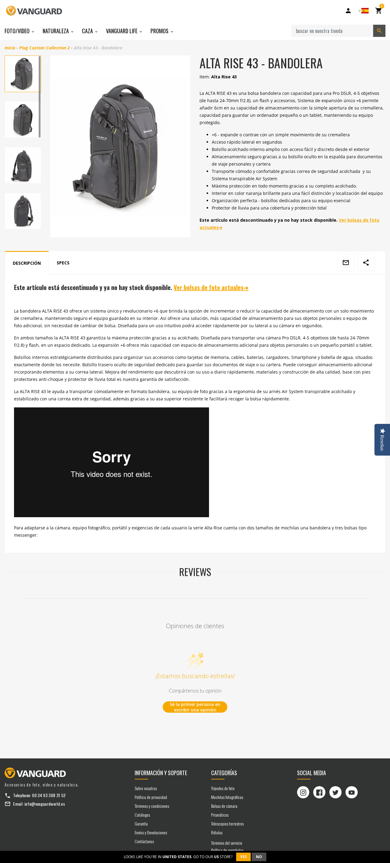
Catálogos (142, 814)
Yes (243, 856)
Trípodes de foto (223, 788)
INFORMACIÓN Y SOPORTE (161, 773)
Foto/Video (18, 31)
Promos (160, 31)
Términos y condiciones (152, 806)
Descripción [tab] (27, 263)
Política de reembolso (227, 850)
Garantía (141, 823)
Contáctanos (144, 841)
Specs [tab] (63, 263)
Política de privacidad (151, 797)
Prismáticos (220, 814)
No (259, 856)
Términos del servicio (226, 843)
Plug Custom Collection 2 (44, 48)
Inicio (10, 48)
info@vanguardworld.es (44, 803)
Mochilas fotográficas (227, 797)
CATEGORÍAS (224, 773)
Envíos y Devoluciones (151, 832)
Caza (88, 31)
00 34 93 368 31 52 (49, 795)
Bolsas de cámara (224, 806)
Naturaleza (56, 31)
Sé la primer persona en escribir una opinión (195, 707)
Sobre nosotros (146, 788)
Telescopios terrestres (227, 823)
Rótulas (216, 832)
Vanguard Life (122, 31)
